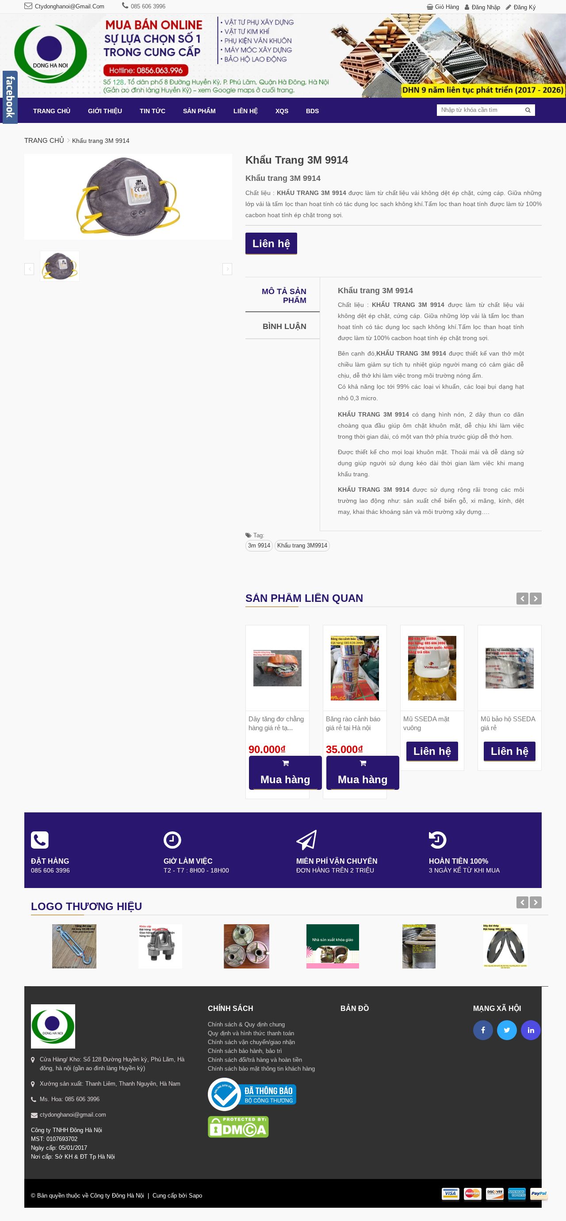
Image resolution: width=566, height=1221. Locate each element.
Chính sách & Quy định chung (246, 1024)
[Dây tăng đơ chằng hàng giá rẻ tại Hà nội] (277, 668)
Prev (29, 269)
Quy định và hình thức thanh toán (251, 1033)
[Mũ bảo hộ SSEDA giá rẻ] (510, 668)
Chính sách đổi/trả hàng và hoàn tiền (255, 1059)
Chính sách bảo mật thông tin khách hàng (261, 1068)
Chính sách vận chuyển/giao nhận (251, 1042)
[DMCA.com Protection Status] (238, 1115)
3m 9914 (259, 545)
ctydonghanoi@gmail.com (69, 6)
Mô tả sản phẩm (284, 296)
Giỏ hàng (447, 7)
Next (227, 269)
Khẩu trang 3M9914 (302, 545)
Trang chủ (44, 140)
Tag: (258, 535)
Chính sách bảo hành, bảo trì (245, 1051)
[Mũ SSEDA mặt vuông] (432, 668)
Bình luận (284, 326)
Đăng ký (525, 7)
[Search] (528, 110)
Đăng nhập (486, 7)
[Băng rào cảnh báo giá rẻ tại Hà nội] (355, 668)
